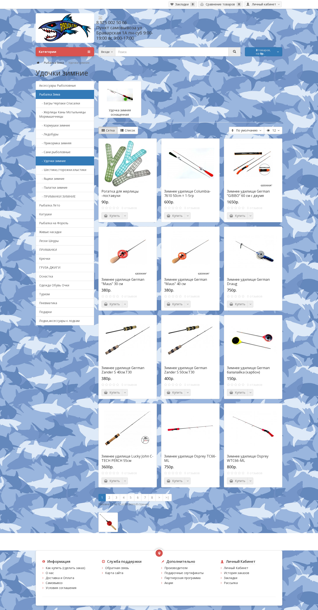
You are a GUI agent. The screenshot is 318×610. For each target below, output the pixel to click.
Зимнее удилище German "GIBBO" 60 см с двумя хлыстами (248, 195)
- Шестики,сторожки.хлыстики (62, 170)
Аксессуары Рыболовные (57, 85)
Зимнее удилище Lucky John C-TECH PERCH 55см (127, 458)
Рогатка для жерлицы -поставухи (119, 193)
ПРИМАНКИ (48, 250)
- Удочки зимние (52, 161)
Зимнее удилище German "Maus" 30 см (122, 281)
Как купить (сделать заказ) (65, 568)
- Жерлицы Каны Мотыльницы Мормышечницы (62, 114)
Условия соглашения (61, 588)
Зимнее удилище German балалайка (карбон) (248, 370)
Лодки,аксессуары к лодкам (59, 321)
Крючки (44, 258)
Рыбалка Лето (49, 205)
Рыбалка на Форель (53, 223)
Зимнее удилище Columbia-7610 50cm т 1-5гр (187, 193)
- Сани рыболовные (55, 152)
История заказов (236, 573)
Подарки (45, 312)
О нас (50, 573)
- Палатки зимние (53, 187)
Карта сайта (114, 573)
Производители (176, 568)
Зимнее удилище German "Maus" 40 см (185, 281)
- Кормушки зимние (54, 125)
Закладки (230, 578)
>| (167, 497)
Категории (47, 52)
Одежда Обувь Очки (54, 285)
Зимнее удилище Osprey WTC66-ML (247, 458)
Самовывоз (54, 583)
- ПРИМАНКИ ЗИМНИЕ (57, 196)
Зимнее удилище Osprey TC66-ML (190, 458)
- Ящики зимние (51, 179)
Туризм (44, 294)
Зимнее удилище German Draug (248, 281)
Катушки (45, 214)
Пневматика (48, 303)
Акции (168, 583)
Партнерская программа (182, 578)
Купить (114, 216)
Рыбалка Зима (54, 63)
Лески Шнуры (49, 241)
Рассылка (231, 583)
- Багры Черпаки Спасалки (59, 103)
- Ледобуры (48, 134)
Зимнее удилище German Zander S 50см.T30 (185, 370)
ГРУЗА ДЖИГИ (49, 267)
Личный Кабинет (236, 568)
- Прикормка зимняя (55, 143)
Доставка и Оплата (60, 578)
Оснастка (46, 276)
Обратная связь (117, 568)
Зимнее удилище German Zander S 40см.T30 (122, 370)
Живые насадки (50, 232)
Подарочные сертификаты (184, 573)
